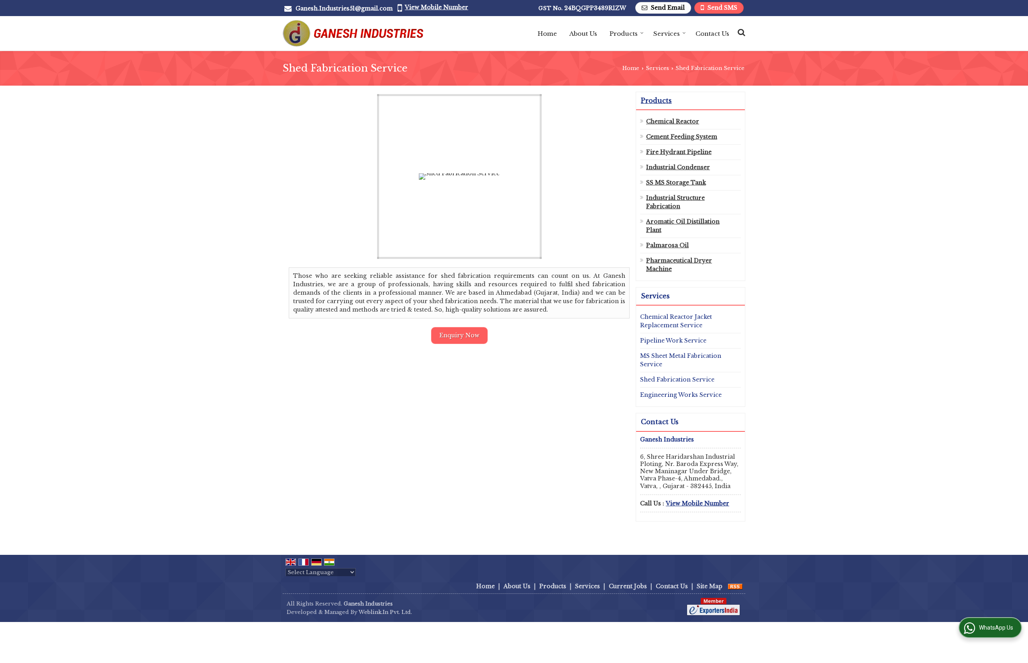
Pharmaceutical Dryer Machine (679, 265)
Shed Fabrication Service (677, 379)
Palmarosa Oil (667, 245)
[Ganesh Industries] (353, 33)
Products (624, 33)
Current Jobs (628, 586)
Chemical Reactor (672, 121)
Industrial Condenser (678, 167)
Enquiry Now (459, 335)
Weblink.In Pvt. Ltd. (385, 612)
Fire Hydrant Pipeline (679, 152)
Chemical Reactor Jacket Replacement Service (676, 321)
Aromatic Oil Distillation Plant (683, 226)
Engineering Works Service (681, 394)
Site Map (709, 586)
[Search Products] (740, 32)
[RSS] (735, 586)
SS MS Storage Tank (676, 182)
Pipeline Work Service (673, 340)
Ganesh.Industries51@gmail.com (344, 8)
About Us (583, 33)
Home (547, 33)
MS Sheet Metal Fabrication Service (680, 360)
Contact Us (712, 33)
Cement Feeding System (681, 136)
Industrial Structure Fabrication (675, 202)
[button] (436, 7)
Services (666, 33)
